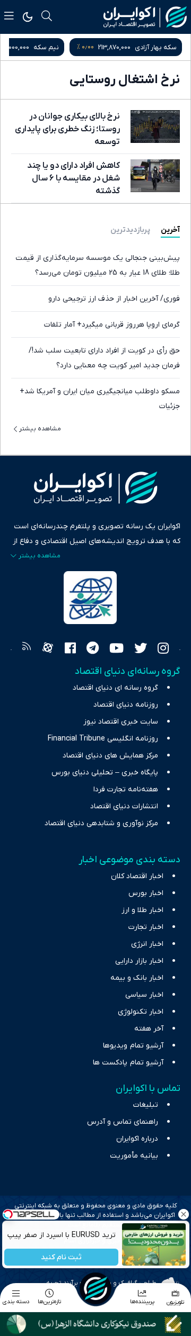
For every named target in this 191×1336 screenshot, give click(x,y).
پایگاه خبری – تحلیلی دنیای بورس (104, 773)
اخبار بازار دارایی (139, 961)
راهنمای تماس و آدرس (122, 1122)
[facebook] (70, 649)
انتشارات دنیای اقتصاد (124, 806)
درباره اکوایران (137, 1139)
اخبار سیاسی (144, 995)
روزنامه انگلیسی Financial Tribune (103, 739)
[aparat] (47, 649)
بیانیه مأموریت (134, 1156)
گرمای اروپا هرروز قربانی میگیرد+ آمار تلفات (112, 325)
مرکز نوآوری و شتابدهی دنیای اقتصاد (101, 823)
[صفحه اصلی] (95, 1288)
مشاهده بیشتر (40, 429)
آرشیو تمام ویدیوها (133, 1046)
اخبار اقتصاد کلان (137, 876)
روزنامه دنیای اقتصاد (125, 705)
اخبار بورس (145, 893)
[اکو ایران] (145, 17)
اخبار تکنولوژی (140, 1012)
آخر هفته (148, 1029)
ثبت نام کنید (61, 1257)
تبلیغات (145, 1105)
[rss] (26, 649)
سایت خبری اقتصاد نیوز (120, 722)
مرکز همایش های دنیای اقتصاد (110, 756)
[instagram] (163, 649)
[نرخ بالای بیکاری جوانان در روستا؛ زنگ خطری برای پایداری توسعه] (155, 126)
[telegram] (92, 649)
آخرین (170, 230)
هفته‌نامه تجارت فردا (125, 789)
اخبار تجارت (145, 927)
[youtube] (116, 649)
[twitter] (140, 649)
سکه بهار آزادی (156, 47)
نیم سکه (46, 47)
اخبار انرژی (147, 944)
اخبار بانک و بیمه (136, 978)
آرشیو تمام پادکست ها (128, 1063)
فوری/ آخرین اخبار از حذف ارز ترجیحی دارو (114, 299)
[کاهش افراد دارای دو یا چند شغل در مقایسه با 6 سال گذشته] (155, 175)
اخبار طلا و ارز (142, 910)
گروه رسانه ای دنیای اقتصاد (115, 688)
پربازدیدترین (130, 230)
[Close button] (183, 1214)
